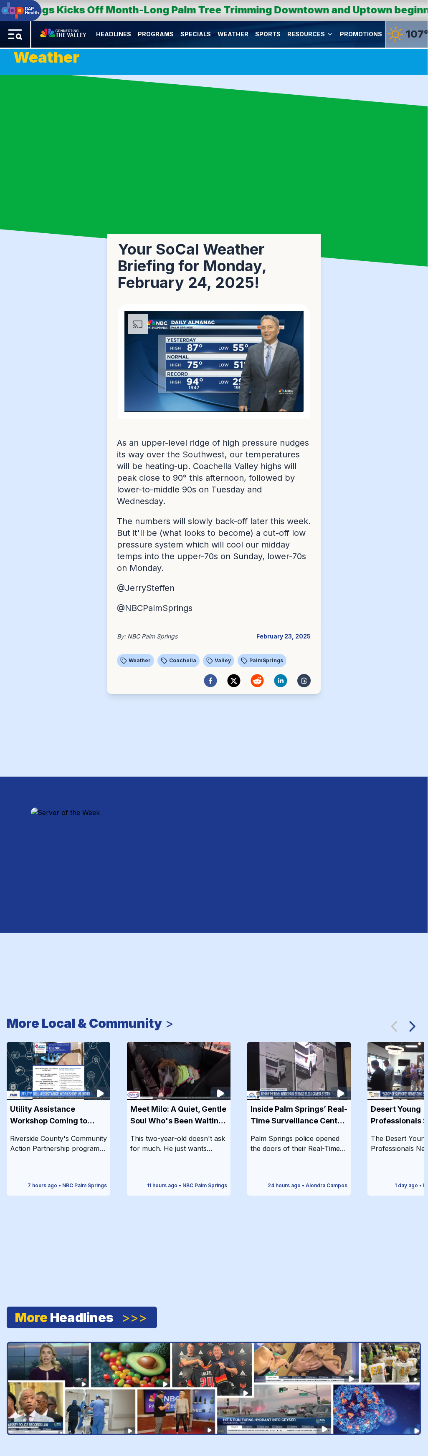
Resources (306, 34)
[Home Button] (63, 34)
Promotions (361, 34)
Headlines (113, 34)
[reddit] (257, 680)
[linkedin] (280, 680)
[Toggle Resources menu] (330, 34)
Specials (195, 34)
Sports (268, 34)
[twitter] (234, 680)
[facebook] (210, 680)
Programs (156, 34)
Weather (233, 34)
